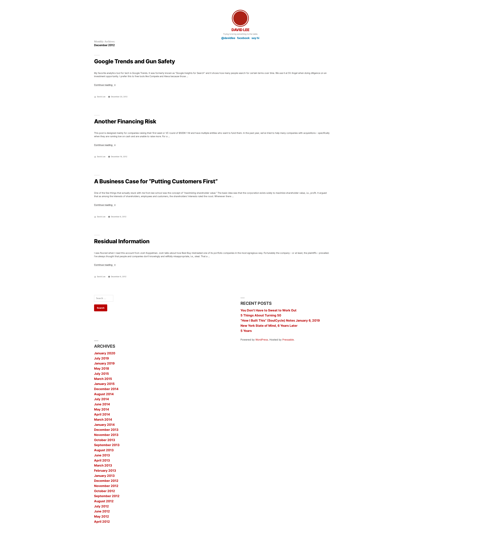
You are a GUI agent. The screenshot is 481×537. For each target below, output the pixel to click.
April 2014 (102, 414)
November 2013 (106, 435)
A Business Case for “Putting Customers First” (156, 181)
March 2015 (103, 379)
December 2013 (106, 430)
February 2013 (105, 470)
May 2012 (101, 516)
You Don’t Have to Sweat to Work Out (268, 310)
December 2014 (106, 389)
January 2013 (104, 476)
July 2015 (101, 374)
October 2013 (104, 440)
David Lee (240, 30)
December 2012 (106, 481)
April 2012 (102, 521)
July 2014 (101, 399)
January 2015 (104, 384)
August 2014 (104, 394)
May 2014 (101, 409)
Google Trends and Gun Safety (134, 61)
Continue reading (105, 85)
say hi (255, 38)
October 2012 (104, 491)
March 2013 (103, 465)
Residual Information (121, 241)
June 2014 (102, 404)
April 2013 (102, 460)
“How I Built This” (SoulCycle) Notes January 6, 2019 (280, 320)
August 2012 (104, 501)
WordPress (261, 339)
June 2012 (102, 511)
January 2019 (104, 363)
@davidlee (228, 38)
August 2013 (104, 450)
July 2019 (101, 358)
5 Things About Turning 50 (261, 315)
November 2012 (106, 486)
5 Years (246, 331)
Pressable (288, 339)
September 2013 (106, 445)
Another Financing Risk (125, 121)
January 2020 (104, 353)
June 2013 (102, 455)
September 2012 (106, 496)
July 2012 (101, 506)
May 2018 (101, 368)
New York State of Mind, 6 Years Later (269, 325)
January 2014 (104, 425)
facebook (243, 38)
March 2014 (103, 419)
